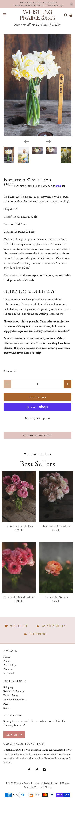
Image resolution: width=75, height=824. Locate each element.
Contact (7, 669)
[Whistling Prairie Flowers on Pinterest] (38, 770)
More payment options (37, 418)
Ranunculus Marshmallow (18, 597)
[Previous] (26, 141)
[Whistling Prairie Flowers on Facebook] (30, 770)
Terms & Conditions (14, 699)
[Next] (48, 141)
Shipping (8, 687)
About (6, 661)
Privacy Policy (10, 695)
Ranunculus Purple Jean (19, 526)
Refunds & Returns (13, 691)
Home (18, 24)
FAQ (6, 703)
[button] (38, 435)
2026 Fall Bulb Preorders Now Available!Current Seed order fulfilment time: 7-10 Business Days (38, 4)
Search (6, 707)
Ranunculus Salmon (56, 597)
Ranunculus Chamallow (56, 526)
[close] (71, 4)
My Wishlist (9, 673)
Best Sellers (37, 463)
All (29, 24)
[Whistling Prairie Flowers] (37, 15)
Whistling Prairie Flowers (26, 783)
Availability (9, 665)
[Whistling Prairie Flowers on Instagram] (46, 770)
